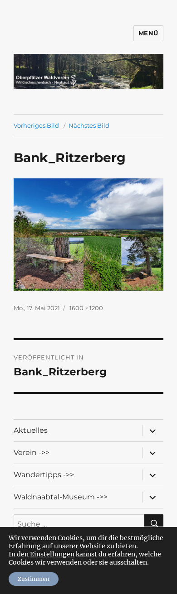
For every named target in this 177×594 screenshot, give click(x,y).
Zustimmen (33, 578)
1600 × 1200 (86, 307)
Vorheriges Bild (36, 125)
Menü (148, 33)
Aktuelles (31, 430)
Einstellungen (52, 554)
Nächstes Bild (89, 125)
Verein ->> (31, 452)
